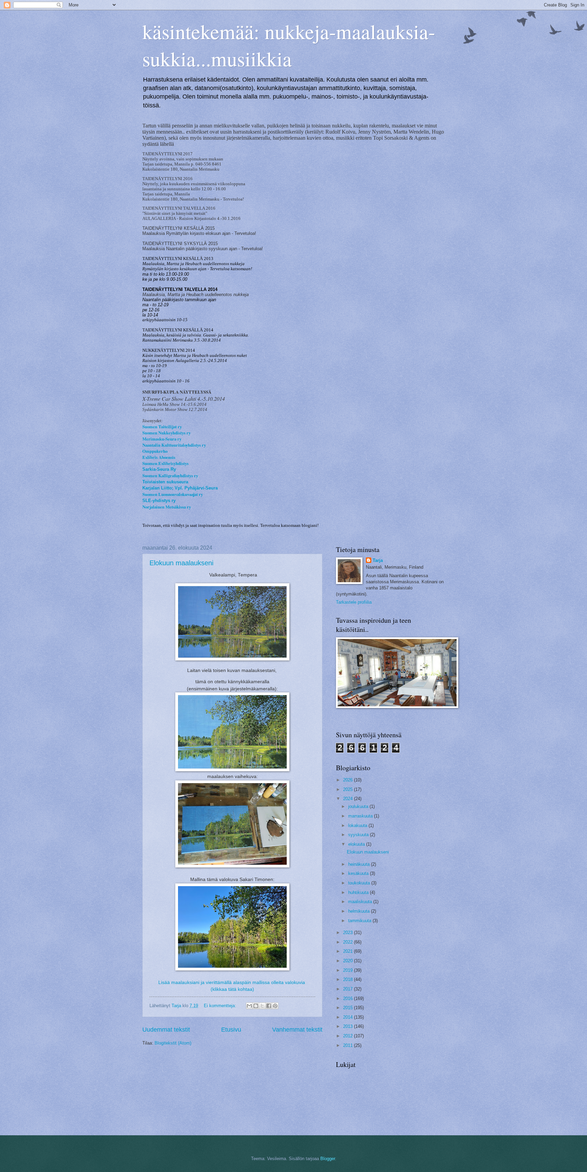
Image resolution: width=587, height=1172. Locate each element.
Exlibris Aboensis (158, 457)
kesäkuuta (359, 873)
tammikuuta (360, 920)
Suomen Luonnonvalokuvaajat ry (172, 494)
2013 (348, 1026)
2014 (348, 1017)
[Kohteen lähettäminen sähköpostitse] (249, 1005)
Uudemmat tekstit (166, 1029)
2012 (348, 1035)
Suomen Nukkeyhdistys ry (166, 433)
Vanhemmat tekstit (297, 1029)
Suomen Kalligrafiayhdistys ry (170, 475)
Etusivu (231, 1029)
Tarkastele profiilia (354, 602)
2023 (348, 932)
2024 (348, 798)
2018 (348, 979)
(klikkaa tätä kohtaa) (232, 989)
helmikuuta (359, 911)
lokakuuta (358, 825)
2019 (348, 970)
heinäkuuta (359, 864)
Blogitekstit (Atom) (173, 1043)
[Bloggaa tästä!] (255, 1005)
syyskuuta (359, 834)
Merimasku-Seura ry (161, 439)
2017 (348, 989)
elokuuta (357, 844)
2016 (348, 998)
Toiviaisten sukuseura (165, 481)
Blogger (327, 1158)
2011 (348, 1045)
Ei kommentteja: (220, 1005)
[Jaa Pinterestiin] (275, 1005)
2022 (348, 942)
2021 (348, 951)
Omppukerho (154, 451)
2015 (348, 1007)
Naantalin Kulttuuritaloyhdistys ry (174, 445)
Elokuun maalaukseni (181, 563)
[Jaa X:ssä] (262, 1005)
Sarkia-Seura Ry (159, 469)
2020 (348, 960)
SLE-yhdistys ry (159, 500)
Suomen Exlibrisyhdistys (165, 463)
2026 (348, 779)
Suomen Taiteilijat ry (162, 427)
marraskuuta (361, 815)
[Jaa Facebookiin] (268, 1005)
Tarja (378, 560)
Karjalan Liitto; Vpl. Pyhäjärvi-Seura (180, 487)
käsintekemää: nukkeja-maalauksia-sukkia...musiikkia (288, 45)
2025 (348, 789)
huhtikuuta (359, 892)
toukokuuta (359, 882)
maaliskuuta (360, 901)
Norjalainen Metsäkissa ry (166, 507)
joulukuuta (359, 806)
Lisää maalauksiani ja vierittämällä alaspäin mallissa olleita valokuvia (231, 982)
